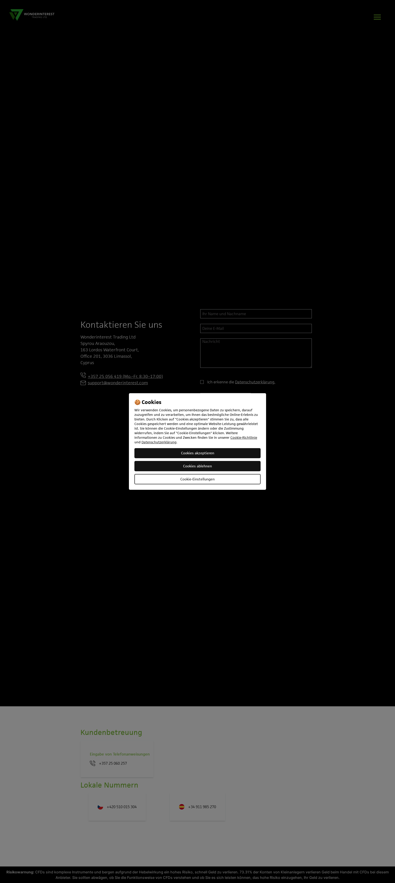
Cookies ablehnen (197, 466)
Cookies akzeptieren (197, 453)
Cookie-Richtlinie (243, 437)
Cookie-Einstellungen (197, 479)
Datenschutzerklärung (158, 442)
